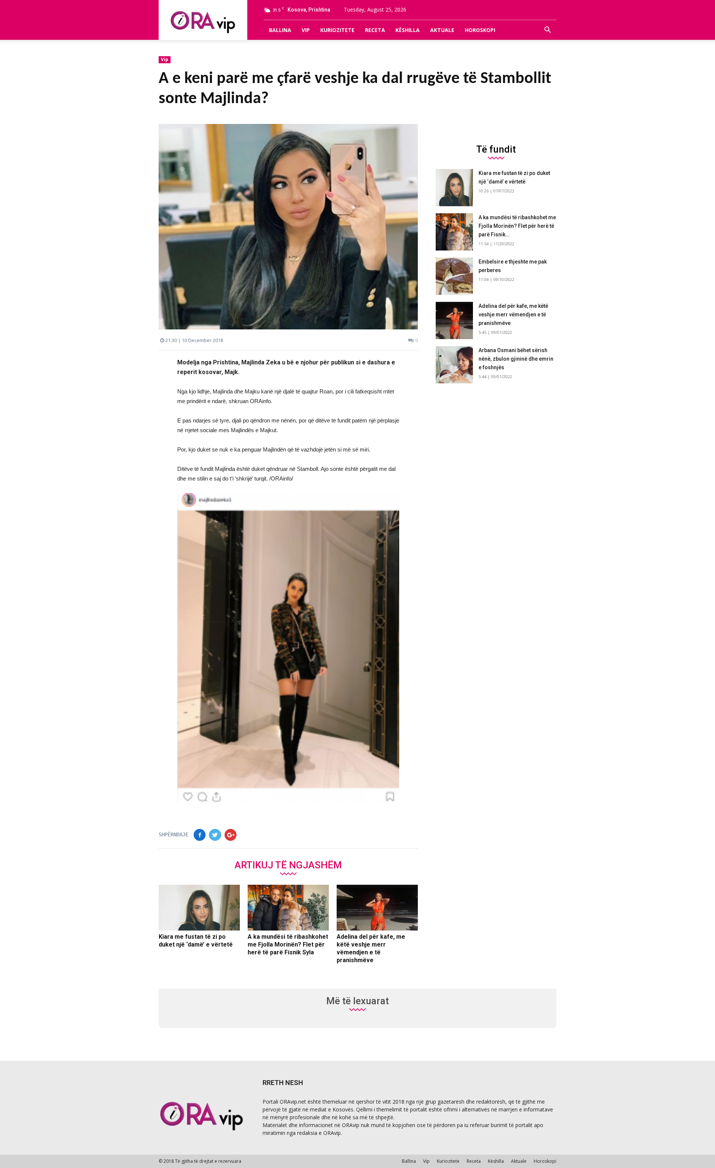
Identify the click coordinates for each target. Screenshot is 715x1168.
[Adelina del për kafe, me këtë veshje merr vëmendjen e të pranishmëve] (377, 908)
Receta (375, 29)
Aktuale (442, 29)
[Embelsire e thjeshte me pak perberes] (454, 276)
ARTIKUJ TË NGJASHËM (288, 864)
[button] (547, 30)
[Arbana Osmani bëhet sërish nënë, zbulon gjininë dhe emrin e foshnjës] (454, 364)
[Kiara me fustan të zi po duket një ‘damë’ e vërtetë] (199, 908)
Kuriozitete (337, 29)
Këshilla (407, 29)
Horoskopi (480, 29)
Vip (306, 29)
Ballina (280, 29)
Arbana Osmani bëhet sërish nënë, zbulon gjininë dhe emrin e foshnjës (516, 358)
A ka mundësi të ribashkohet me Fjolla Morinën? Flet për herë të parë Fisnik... (517, 225)
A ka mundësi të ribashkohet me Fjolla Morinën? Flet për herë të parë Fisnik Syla (288, 944)
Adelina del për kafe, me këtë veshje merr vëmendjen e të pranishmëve (513, 314)
